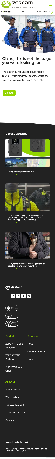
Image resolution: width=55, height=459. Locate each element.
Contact (10, 420)
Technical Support (15, 404)
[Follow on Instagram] (29, 296)
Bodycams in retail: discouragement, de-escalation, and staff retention (27, 264)
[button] (3, 12)
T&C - (9, 448)
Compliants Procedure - (23, 448)
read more (13, 174)
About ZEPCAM (14, 389)
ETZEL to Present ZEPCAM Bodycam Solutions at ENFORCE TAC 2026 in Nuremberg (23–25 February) (25, 217)
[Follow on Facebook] (23, 296)
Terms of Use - (41, 448)
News (30, 343)
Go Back (9, 92)
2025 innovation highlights (21, 171)
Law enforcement (45, 11)
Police (25, 11)
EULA (23, 450)
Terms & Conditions (16, 412)
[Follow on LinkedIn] (13, 296)
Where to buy (12, 397)
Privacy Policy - (13, 450)
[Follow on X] (18, 296)
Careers (31, 359)
